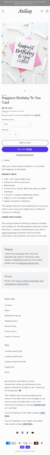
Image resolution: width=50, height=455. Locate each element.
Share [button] (6, 160)
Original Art (9, 367)
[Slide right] (30, 90)
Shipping (5, 111)
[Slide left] (19, 90)
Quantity (5, 130)
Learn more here (9, 233)
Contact (8, 305)
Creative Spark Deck (13, 356)
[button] (2, 11)
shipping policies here (29, 263)
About (7, 310)
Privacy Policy (11, 331)
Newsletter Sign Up (13, 315)
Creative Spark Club (13, 351)
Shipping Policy (11, 321)
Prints (7, 372)
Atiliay (21, 451)
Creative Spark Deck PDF (15, 362)
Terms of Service (12, 336)
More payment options (25, 155)
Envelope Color (8, 119)
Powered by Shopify (29, 451)
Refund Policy (11, 326)
